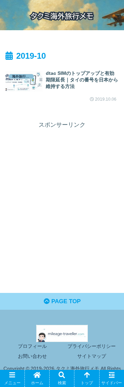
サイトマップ (91, 356)
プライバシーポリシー (92, 346)
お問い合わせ (32, 356)
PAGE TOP (65, 301)
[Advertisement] (62, 192)
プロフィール (32, 346)
